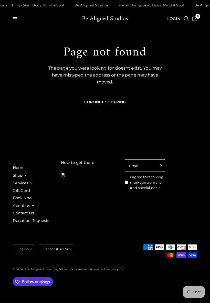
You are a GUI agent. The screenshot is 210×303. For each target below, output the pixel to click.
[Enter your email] (160, 165)
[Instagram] (66, 175)
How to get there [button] (77, 162)
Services (20, 183)
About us (21, 205)
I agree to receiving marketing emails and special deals (146, 182)
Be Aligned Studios (105, 19)
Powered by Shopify (106, 269)
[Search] (186, 19)
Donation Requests (31, 220)
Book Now (22, 197)
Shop (18, 175)
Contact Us (23, 213)
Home (19, 167)
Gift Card (21, 190)
